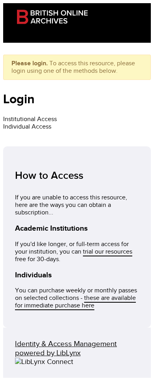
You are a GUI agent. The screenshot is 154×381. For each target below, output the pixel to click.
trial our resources (107, 252)
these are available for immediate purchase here (75, 301)
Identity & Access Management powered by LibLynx (66, 348)
